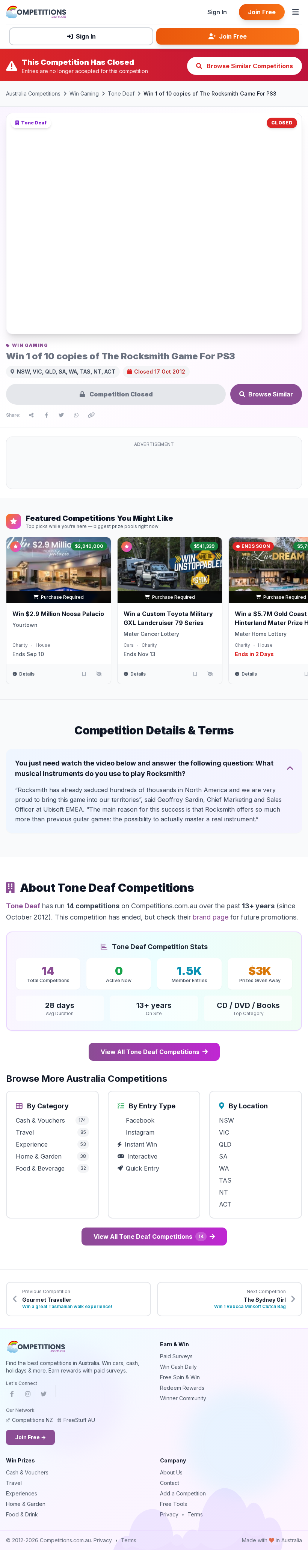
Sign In (217, 12)
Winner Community (183, 1398)
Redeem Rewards (182, 1388)
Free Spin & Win (180, 1377)
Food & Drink (22, 1514)
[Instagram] (28, 1395)
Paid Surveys (176, 1356)
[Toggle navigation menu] (295, 12)
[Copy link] (91, 415)
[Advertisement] (154, 467)
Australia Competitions (33, 93)
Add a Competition (183, 1493)
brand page (210, 917)
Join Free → (30, 1437)
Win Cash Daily (178, 1367)
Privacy (169, 1514)
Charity (20, 645)
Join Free (262, 12)
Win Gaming (84, 93)
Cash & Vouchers (27, 1472)
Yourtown (25, 625)
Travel (14, 1483)
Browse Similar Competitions (249, 66)
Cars (129, 645)
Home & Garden (25, 1504)
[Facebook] (12, 1395)
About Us (171, 1472)
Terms (195, 1514)
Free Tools (173, 1504)
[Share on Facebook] (46, 415)
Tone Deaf (121, 93)
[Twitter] (44, 1395)
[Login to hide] (99, 674)
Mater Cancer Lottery (151, 634)
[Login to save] (84, 674)
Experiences (21, 1493)
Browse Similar (270, 394)
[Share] (31, 415)
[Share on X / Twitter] (61, 415)
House (43, 645)
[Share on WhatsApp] (76, 415)
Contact (169, 1483)
